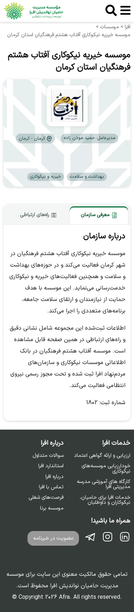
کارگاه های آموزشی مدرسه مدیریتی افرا (103, 484)
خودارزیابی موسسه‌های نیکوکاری (105, 469)
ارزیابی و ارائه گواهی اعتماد (102, 455)
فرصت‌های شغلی (46, 497)
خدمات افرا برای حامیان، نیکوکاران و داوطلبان (105, 500)
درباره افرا (54, 476)
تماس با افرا (51, 487)
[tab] (98, 215)
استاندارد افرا (51, 466)
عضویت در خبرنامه (53, 538)
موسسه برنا (52, 508)
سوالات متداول (48, 455)
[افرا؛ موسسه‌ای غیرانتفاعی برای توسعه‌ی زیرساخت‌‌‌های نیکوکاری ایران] (33, 11)
